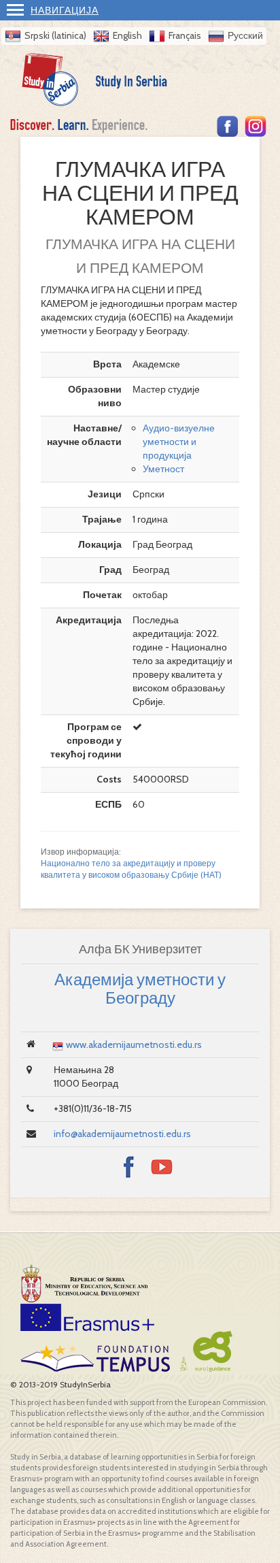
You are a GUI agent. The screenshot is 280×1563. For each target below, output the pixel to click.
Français (185, 35)
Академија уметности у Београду (140, 988)
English (127, 35)
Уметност (163, 469)
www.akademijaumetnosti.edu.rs (134, 1044)
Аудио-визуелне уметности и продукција (179, 441)
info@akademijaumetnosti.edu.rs (122, 1134)
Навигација (65, 10)
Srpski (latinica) (55, 35)
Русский (245, 35)
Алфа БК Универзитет (140, 949)
